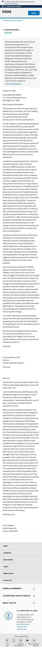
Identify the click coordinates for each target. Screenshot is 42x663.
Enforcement (8, 560)
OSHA (6, 11)
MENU (34, 13)
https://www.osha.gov (13, 83)
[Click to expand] (21, 2)
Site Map (7, 645)
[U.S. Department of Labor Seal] (8, 615)
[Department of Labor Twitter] (14, 640)
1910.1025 (8, 32)
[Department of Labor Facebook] (7, 640)
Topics (5, 567)
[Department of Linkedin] (34, 640)
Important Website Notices (18, 645)
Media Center (8, 573)
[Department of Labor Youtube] (27, 640)
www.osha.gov (21, 629)
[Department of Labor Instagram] (20, 640)
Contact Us (7, 580)
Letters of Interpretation (12, 20)
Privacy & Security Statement (33, 645)
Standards (7, 553)
